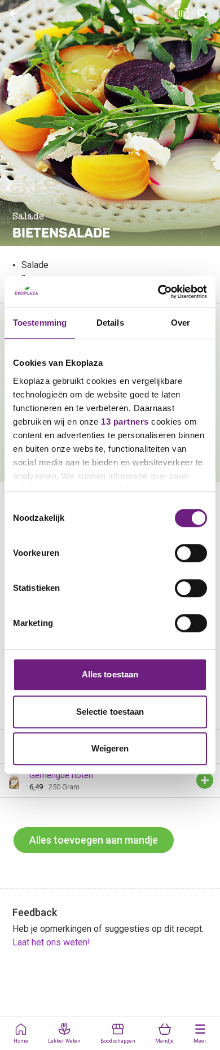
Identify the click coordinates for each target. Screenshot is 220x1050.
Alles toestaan (110, 674)
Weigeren (110, 748)
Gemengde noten (61, 775)
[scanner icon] (182, 14)
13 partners (125, 421)
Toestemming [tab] (40, 322)
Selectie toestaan (110, 711)
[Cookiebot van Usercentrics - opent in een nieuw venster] (158, 291)
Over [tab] (180, 322)
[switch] (191, 553)
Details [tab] (110, 322)
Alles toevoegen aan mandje (93, 840)
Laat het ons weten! (51, 942)
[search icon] (202, 14)
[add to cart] (204, 780)
